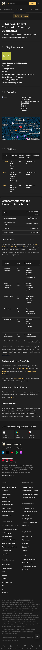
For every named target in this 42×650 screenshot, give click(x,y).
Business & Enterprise (29, 566)
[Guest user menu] (38, 3)
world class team (19, 378)
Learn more (6, 355)
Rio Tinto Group (7, 582)
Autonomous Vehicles (9, 540)
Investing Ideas (27, 519)
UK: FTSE (5, 490)
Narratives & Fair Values (30, 494)
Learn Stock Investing (29, 559)
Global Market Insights (29, 512)
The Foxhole (26, 515)
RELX (3, 585)
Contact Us (25, 547)
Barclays (5, 593)
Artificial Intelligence (8, 543)
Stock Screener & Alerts (30, 490)
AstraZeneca (6, 564)
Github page (23, 368)
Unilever (4, 575)
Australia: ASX (6, 494)
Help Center (26, 556)
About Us (25, 543)
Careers (24, 550)
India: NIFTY (6, 497)
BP (3, 589)
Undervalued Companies (10, 526)
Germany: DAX (6, 515)
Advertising (26, 540)
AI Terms (30, 637)
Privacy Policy (21, 637)
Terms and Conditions (9, 637)
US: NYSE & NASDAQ (9, 487)
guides (4, 371)
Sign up (33, 3)
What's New (26, 526)
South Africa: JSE (7, 505)
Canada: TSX (6, 501)
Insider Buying (6, 533)
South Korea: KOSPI (8, 512)
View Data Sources (8, 476)
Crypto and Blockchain (9, 547)
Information (20, 9)
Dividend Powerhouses (9, 529)
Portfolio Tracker (27, 487)
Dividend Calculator (28, 497)
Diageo (4, 578)
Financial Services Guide (10, 640)
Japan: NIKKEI (6, 508)
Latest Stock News (28, 508)
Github (13, 397)
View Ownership (22, 16)
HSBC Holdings (7, 568)
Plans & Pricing (27, 536)
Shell (3, 571)
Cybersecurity (6, 550)
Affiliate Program (27, 563)
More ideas (5, 554)
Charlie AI (25, 570)
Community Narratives (29, 522)
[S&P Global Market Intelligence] (9, 460)
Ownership (8, 9)
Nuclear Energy (7, 536)
